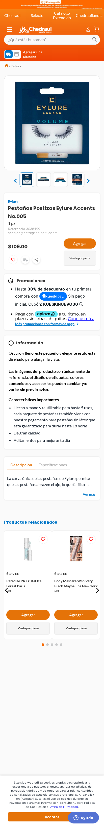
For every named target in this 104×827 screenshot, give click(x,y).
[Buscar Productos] (95, 39)
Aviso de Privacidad (64, 807)
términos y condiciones (59, 697)
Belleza (16, 66)
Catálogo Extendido (62, 15)
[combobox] (52, 40)
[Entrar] (88, 30)
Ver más (89, 494)
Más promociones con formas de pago (44, 324)
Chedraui (12, 15)
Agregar (80, 243)
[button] (9, 29)
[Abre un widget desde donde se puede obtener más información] (83, 818)
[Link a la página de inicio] (6, 66)
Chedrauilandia (89, 15)
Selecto (37, 15)
